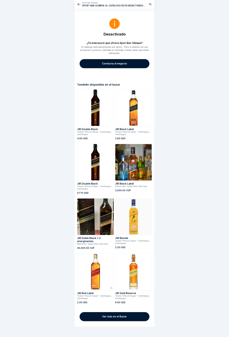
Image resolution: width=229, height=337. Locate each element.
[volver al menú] (79, 4)
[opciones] (150, 4)
